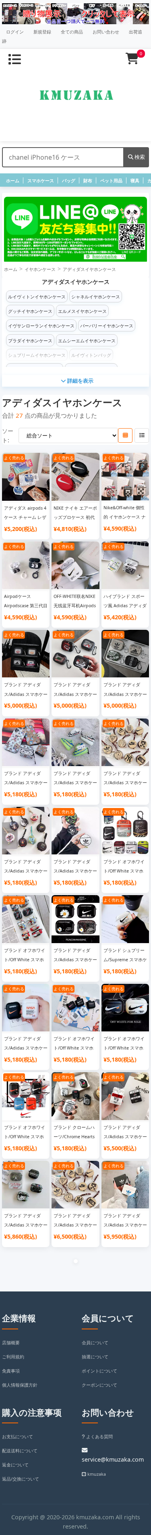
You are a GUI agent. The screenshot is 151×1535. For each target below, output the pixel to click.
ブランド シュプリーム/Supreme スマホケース (125, 960)
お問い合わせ (106, 32)
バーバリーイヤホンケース (106, 326)
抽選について (95, 1357)
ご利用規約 (13, 1357)
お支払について (17, 1436)
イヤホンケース (40, 269)
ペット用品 (111, 180)
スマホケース (40, 180)
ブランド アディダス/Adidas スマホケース (26, 694)
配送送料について (19, 1451)
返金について (15, 1465)
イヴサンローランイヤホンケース (41, 326)
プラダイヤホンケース (30, 341)
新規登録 (42, 32)
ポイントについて (99, 1371)
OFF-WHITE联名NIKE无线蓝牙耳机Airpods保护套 (75, 606)
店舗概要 (11, 1342)
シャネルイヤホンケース (95, 297)
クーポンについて (99, 1385)
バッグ (68, 180)
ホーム (12, 180)
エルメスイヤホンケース (82, 311)
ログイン (15, 32)
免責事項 (11, 1371)
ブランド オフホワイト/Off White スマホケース (124, 871)
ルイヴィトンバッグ (91, 355)
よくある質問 (99, 1436)
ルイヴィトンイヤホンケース (37, 297)
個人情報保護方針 (19, 1385)
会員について (95, 1342)
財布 (87, 180)
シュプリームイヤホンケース (37, 355)
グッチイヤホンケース (30, 311)
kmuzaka (96, 1474)
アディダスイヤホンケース (89, 269)
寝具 (134, 180)
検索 (139, 156)
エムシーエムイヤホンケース (87, 341)
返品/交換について (20, 1479)
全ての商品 (72, 32)
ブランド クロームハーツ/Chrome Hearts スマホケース (74, 1137)
